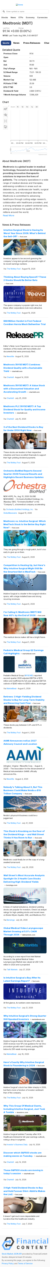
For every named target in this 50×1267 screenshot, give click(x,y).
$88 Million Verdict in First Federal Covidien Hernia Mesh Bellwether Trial (24, 323)
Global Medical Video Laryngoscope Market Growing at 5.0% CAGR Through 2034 (23, 931)
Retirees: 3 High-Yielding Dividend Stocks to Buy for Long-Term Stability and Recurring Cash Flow (23, 699)
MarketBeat (11, 688)
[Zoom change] (5, 115)
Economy (30, 17)
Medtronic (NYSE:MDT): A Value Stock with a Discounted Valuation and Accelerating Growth (24, 388)
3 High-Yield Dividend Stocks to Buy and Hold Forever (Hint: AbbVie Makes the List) (24, 1190)
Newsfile (10, 356)
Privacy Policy (8, 1263)
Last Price (6, 28)
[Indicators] (5, 108)
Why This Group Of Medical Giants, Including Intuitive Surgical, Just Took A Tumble (24, 1109)
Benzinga (11, 920)
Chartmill (10, 377)
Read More (8, 215)
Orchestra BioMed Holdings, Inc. (19, 509)
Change (21, 28)
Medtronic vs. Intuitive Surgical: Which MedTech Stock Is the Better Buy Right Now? (24, 524)
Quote (6, 43)
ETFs (21, 17)
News (13, 17)
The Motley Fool (14, 269)
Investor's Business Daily (17, 1144)
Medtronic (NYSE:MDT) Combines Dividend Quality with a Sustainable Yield (22, 367)
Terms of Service (25, 1263)
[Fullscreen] (5, 121)
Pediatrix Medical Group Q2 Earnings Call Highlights (23, 652)
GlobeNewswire (10, 513)
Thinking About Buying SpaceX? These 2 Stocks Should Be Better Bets (24, 280)
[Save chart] (5, 127)
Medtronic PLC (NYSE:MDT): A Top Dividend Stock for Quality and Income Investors (24, 409)
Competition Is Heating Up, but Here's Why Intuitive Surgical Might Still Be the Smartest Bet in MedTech (24, 568)
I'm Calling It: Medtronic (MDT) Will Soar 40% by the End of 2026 (24, 614)
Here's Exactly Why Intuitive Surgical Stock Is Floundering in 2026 (23, 1064)
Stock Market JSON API (12, 1254)
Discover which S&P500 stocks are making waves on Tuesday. (24, 1154)
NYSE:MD (29, 675)
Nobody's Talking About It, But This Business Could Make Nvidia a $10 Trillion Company (22, 790)
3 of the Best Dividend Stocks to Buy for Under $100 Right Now (23, 429)
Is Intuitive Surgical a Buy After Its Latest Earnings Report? (22, 979)
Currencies (42, 17)
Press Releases (31, 43)
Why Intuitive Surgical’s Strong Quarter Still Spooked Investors (24, 1017)
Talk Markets (12, 969)
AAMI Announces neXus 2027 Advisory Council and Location (20, 742)
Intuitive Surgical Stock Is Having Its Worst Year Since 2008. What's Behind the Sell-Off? (24, 233)
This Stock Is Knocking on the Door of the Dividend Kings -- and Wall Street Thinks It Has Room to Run (24, 834)
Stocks (4, 17)
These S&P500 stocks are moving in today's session (23, 1172)
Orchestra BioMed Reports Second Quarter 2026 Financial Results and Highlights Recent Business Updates (23, 473)
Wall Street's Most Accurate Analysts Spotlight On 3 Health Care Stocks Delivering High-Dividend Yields (24, 880)
